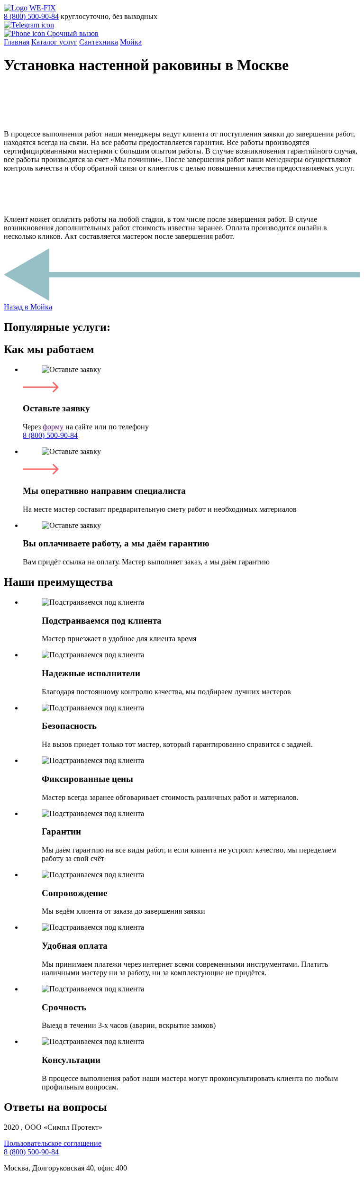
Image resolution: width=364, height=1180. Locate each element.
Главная (16, 42)
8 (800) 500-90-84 (31, 16)
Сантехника (98, 42)
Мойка (131, 42)
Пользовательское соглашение (52, 1143)
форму (53, 427)
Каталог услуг (54, 42)
